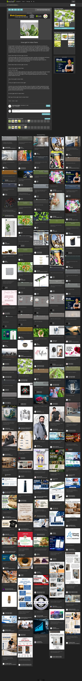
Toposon (38, 270)
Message (28, 1)
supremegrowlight (18, 118)
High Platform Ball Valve (25, 428)
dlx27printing (7, 428)
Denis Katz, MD (7, 492)
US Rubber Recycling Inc (9, 215)
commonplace (55, 403)
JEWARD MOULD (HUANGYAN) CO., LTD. (27, 356)
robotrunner (55, 340)
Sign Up (72, 5)
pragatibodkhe (7, 147)
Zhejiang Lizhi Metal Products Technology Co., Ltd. (30, 427)
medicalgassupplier (8, 612)
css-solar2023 (39, 209)
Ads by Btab (29, 13)
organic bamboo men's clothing (58, 430)
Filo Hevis (38, 572)
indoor (13, 100)
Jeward (22, 355)
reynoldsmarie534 (71, 474)
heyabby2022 (7, 243)
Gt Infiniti (54, 533)
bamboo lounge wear (9, 455)
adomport (54, 627)
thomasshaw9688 (40, 615)
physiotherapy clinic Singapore (74, 643)
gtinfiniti (54, 532)
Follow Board (47, 118)
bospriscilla (7, 534)
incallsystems (39, 641)
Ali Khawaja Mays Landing (41, 516)
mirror (38, 167)
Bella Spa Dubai (8, 474)
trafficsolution (39, 391)
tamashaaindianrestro (9, 588)
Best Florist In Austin (40, 366)
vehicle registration (24, 618)
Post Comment (46, 114)
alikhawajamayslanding (41, 515)
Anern (22, 184)
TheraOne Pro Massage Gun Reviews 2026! (12, 568)
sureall (6, 287)
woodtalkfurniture (71, 525)
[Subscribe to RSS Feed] (31, 1)
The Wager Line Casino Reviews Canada (44, 616)
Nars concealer (23, 501)
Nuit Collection (55, 429)
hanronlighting (8, 402)
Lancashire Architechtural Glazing (27, 665)
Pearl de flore (7, 313)
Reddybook (70, 449)
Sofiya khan (23, 554)
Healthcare (70, 475)
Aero (53, 309)
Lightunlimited (39, 476)
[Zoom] (18, 10)
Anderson (22, 476)
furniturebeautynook (24, 528)
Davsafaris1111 (55, 478)
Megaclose (39, 680)
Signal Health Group (72, 660)
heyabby (38, 344)
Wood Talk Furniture (72, 526)
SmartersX (54, 558)
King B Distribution (56, 628)
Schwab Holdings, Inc (72, 550)
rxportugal (54, 677)
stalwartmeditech (71, 495)
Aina (22, 147)
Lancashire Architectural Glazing (27, 664)
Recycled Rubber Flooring (9, 216)
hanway (69, 167)
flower (10, 100)
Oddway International (41, 534)
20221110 (22, 260)
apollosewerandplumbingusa (42, 496)
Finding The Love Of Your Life (42, 477)
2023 (21, 213)
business (22, 148)
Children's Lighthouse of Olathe (10, 551)
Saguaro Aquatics (56, 446)
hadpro (22, 574)
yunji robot (54, 341)
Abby (37, 181)
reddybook (70, 449)
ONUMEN (6, 180)
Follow (48, 105)
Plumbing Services (40, 497)
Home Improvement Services (10, 517)
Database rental (40, 642)
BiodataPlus (23, 457)
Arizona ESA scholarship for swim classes (60, 447)
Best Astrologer (39, 446)
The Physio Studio (71, 642)
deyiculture (7, 363)
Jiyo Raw (38, 554)
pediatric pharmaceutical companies (43, 659)
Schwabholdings (71, 549)
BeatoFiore (39, 411)
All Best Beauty (23, 500)
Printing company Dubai (9, 429)
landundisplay (39, 252)
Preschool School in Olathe (10, 552)
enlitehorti (7, 389)
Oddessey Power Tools (41, 592)
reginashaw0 (23, 634)
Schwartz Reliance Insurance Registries (28, 617)
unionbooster (23, 167)
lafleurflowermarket (40, 365)
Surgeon (22, 555)
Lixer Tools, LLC (55, 508)
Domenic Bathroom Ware (73, 591)
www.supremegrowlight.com (43, 9)
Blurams (54, 364)
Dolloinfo (6, 567)
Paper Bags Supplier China (57, 190)
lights (17, 100)
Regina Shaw (23, 635)
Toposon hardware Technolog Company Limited (45, 271)
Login (73, 1)
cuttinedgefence (8, 516)
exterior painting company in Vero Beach (28, 529)
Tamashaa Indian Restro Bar (10, 589)
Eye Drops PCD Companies (9, 630)
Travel (54, 479)
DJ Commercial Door (72, 430)
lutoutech (22, 245)
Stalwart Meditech (71, 496)
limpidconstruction (71, 609)
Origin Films (55, 606)
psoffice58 (54, 216)
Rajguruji (38, 445)
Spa (5, 475)
